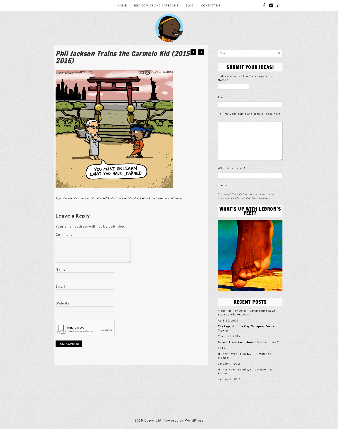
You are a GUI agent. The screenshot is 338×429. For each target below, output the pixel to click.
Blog (189, 6)
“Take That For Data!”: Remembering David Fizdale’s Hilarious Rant (246, 313)
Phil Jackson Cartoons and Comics (161, 198)
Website (62, 304)
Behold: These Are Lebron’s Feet (240, 342)
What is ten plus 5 (233, 168)
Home (122, 6)
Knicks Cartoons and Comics (120, 198)
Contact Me (211, 6)
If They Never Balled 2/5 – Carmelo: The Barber (245, 371)
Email (60, 287)
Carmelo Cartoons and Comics (82, 198)
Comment (64, 235)
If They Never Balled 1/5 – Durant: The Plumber (244, 356)
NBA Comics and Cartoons (156, 6)
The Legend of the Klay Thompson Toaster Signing (247, 328)
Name (60, 270)
